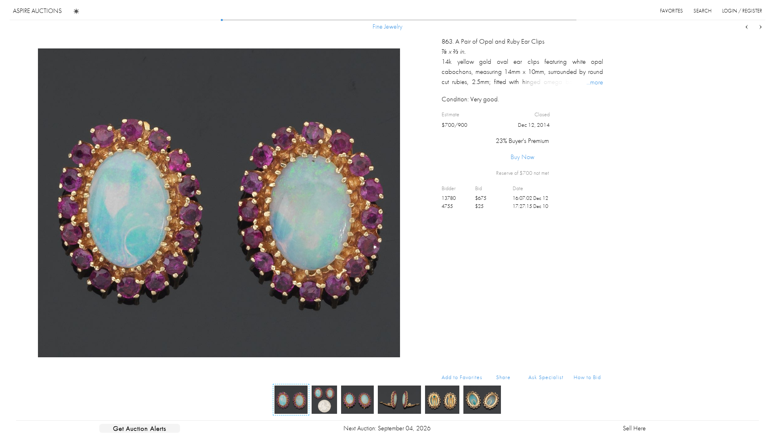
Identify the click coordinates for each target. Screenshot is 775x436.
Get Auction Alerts (139, 428)
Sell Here (634, 428)
